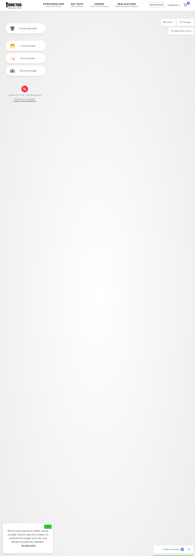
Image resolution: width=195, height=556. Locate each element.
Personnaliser (53, 5)
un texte (28, 58)
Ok (47, 526)
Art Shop (77, 5)
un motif (28, 46)
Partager (186, 22)
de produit (28, 28)
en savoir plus (28, 545)
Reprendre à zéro (183, 31)
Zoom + (169, 22)
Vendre (99, 5)
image (28, 71)
